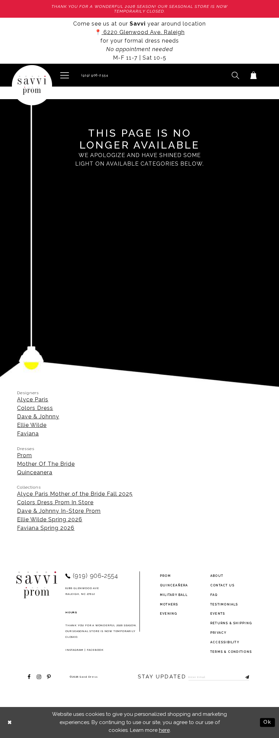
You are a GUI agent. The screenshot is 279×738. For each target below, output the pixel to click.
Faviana (28, 433)
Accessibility (224, 642)
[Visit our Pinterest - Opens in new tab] (48, 676)
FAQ (214, 595)
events (217, 613)
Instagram (74, 649)
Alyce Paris (32, 399)
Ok (267, 722)
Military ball (173, 595)
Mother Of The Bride (46, 464)
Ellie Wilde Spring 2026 (49, 519)
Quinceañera (174, 585)
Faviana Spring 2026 (46, 528)
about (216, 576)
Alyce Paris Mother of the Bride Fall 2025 (75, 494)
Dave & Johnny (38, 416)
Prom (24, 455)
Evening (168, 613)
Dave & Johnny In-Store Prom (59, 511)
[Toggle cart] (253, 75)
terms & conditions (231, 652)
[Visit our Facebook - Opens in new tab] (29, 676)
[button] (64, 75)
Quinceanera (34, 472)
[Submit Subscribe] (244, 676)
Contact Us (222, 585)
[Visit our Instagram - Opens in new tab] (39, 676)
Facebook (95, 649)
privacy (218, 632)
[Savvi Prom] (32, 85)
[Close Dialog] (10, 722)
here (164, 730)
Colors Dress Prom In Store (55, 502)
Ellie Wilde (32, 425)
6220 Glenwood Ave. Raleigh (143, 32)
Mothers (169, 604)
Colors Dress (35, 408)
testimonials (224, 604)
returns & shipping (231, 623)
